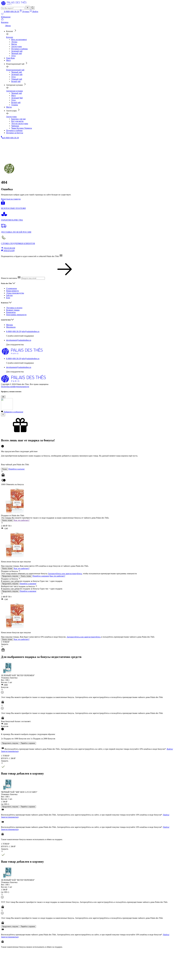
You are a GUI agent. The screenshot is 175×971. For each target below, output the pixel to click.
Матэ (13, 95)
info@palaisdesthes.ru (30, 331)
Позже (4, 469)
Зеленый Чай (17, 98)
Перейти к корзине (41, 576)
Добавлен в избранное (13, 412)
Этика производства (15, 293)
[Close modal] (3, 414)
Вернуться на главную (11, 199)
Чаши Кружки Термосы (21, 128)
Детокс (14, 42)
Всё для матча (17, 121)
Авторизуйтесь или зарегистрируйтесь (65, 573)
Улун (13, 56)
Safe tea (9, 295)
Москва (9, 325)
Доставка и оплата (14, 308)
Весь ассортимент (19, 39)
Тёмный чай (16, 79)
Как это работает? (21, 520)
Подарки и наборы (19, 49)
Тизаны (14, 105)
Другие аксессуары (19, 123)
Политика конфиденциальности (15, 386)
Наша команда (12, 291)
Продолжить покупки (10, 576)
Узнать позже (7, 520)
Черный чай (16, 53)
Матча (14, 44)
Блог (8, 298)
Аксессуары (16, 46)
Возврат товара (12, 310)
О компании (11, 288)
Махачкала (11, 327)
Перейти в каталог (16, 469)
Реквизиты (11, 312)
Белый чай (15, 81)
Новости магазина (9, 278)
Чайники (15, 126)
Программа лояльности (16, 315)
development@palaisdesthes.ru (18, 340)
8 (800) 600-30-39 (13, 331)
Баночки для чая (18, 119)
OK (3, 397)
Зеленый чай (16, 51)
